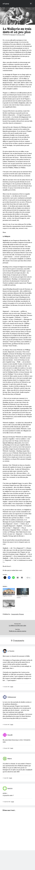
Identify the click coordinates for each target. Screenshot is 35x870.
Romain (13, 34)
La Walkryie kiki (7, 607)
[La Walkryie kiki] (9, 603)
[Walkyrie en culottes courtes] (23, 591)
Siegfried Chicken (7, 596)
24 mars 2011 (21, 34)
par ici (17, 50)
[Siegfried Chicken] (9, 591)
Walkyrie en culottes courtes (17, 631)
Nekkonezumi (11, 697)
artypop (6, 3)
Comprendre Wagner (17, 614)
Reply (11, 686)
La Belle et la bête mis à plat (17, 625)
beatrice (9, 788)
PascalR (9, 735)
